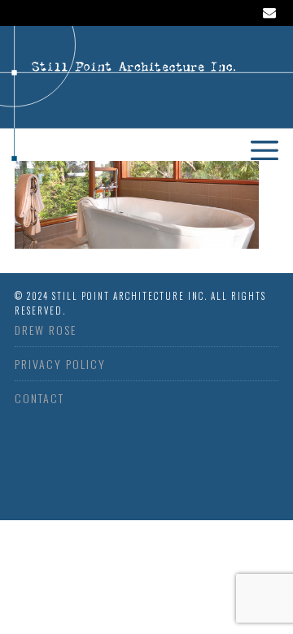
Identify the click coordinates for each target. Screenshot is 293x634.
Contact (39, 397)
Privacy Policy (60, 363)
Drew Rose (46, 329)
